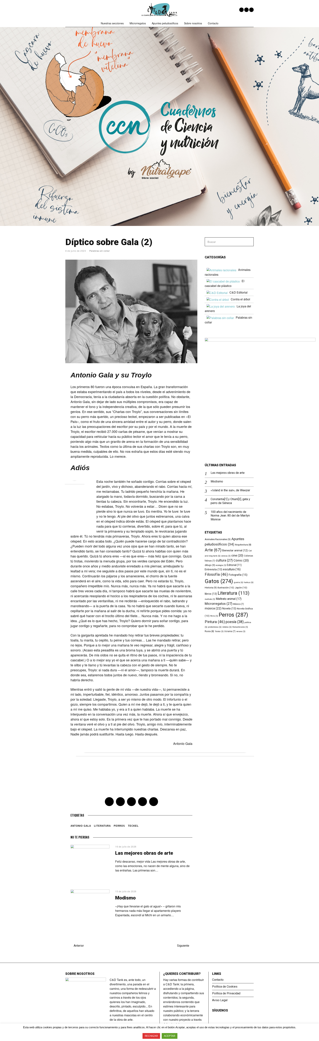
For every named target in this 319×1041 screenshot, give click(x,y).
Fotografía (238, 574)
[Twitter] (246, 10)
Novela (229, 608)
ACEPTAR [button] (169, 1036)
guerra (238, 582)
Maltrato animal (228, 599)
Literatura (102, 825)
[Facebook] (241, 10)
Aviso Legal (219, 1000)
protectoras (215, 627)
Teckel (133, 825)
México (238, 604)
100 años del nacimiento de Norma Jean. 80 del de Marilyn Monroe (230, 515)
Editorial (234, 565)
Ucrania (230, 631)
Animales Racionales (218, 539)
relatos (227, 627)
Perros (119, 825)
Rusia (209, 631)
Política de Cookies (224, 986)
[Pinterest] (131, 801)
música (213, 608)
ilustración (225, 587)
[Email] (251, 10)
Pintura (215, 622)
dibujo (210, 565)
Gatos (219, 581)
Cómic (241, 560)
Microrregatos (138, 23)
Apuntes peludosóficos (165, 23)
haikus (248, 582)
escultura (232, 569)
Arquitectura (243, 544)
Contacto (213, 23)
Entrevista (213, 569)
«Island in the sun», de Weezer (230, 490)
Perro (214, 616)
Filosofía (216, 574)
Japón (241, 587)
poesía (235, 622)
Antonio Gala (81, 825)
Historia (211, 587)
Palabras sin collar (99, 250)
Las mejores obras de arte (144, 853)
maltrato (210, 599)
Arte (213, 549)
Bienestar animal (235, 550)
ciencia (226, 556)
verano (240, 631)
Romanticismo (240, 627)
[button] (249, 241)
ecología (221, 565)
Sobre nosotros (193, 23)
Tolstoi (219, 631)
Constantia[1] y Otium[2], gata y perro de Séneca (230, 501)
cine (237, 555)
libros (211, 593)
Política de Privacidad (226, 993)
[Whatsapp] (142, 801)
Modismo (125, 898)
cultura (224, 560)
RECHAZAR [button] (151, 1036)
